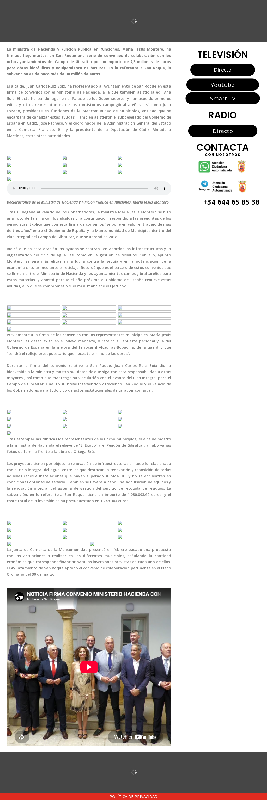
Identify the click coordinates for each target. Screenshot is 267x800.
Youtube (222, 84)
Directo (223, 69)
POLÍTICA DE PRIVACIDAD (133, 796)
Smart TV (222, 98)
